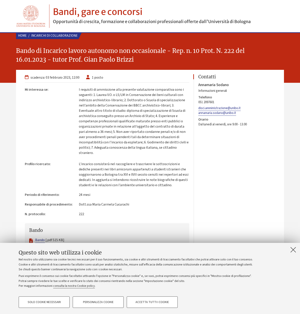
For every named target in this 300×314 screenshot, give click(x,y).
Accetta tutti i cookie (152, 302)
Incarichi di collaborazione (54, 35)
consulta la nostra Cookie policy (74, 286)
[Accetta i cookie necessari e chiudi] (293, 249)
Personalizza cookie (98, 302)
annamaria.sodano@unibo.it (217, 113)
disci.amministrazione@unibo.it (219, 108)
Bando (40, 240)
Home (22, 35)
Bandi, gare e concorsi (98, 11)
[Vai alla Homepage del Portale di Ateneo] (31, 16)
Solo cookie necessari (44, 302)
